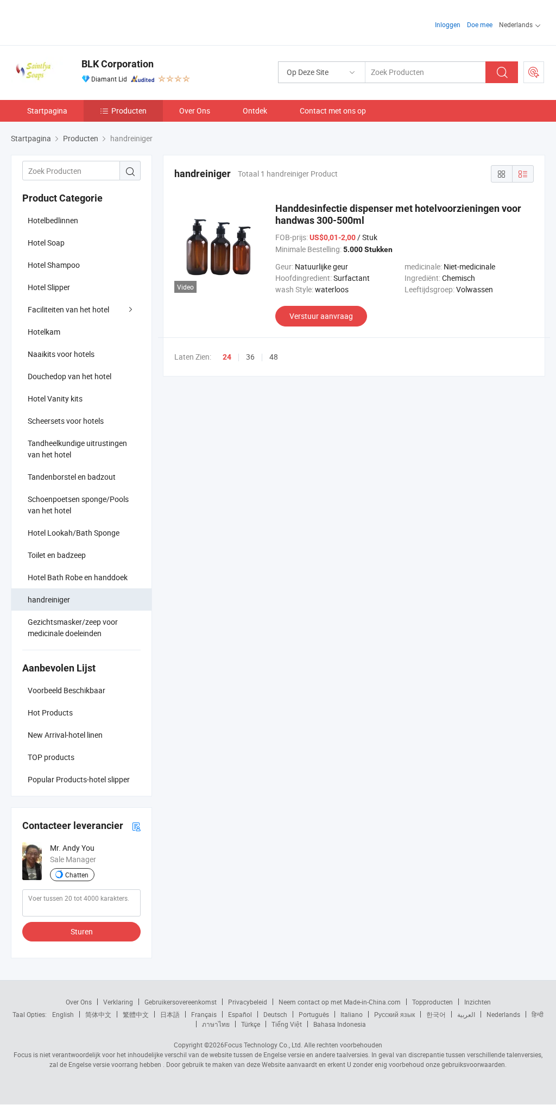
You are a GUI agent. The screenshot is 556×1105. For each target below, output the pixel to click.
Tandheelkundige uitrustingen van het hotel (77, 449)
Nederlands (503, 1014)
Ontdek (255, 110)
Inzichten (477, 1001)
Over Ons (194, 110)
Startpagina (47, 110)
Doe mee (479, 24)
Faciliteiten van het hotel (68, 309)
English (63, 1014)
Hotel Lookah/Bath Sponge (73, 533)
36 (250, 356)
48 (273, 356)
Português (314, 1014)
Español (240, 1014)
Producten (129, 110)
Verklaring (118, 1001)
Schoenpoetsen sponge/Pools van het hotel (78, 505)
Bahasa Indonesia (339, 1024)
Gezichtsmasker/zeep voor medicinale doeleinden (73, 627)
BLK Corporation (117, 64)
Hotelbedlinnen (53, 220)
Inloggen (447, 24)
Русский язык (394, 1014)
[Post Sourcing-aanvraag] (533, 72)
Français (204, 1014)
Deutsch (275, 1014)
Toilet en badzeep (57, 555)
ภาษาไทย (216, 1024)
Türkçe (250, 1024)
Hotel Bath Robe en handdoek (78, 577)
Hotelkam (44, 332)
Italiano (351, 1014)
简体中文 (98, 1014)
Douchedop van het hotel (69, 376)
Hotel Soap (46, 242)
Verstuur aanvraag (321, 316)
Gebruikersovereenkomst (180, 1001)
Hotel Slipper (49, 287)
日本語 (170, 1014)
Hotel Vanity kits (55, 398)
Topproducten (432, 1001)
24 (227, 357)
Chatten (77, 874)
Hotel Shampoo (54, 265)
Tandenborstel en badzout (72, 477)
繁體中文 (136, 1014)
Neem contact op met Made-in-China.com (340, 1001)
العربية (466, 1014)
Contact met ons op (333, 110)
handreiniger (49, 599)
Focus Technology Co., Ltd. (263, 1044)
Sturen (82, 931)
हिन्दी (538, 1014)
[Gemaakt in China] (80, 21)
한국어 (436, 1014)
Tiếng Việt (286, 1024)
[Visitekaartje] (136, 826)
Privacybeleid (247, 1001)
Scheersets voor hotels (66, 421)
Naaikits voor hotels (61, 354)
